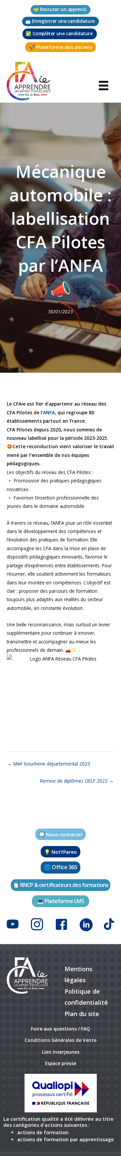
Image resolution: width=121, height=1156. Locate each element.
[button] (60, 9)
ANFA (49, 412)
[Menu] (103, 85)
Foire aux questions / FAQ (60, 1029)
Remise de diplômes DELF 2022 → (77, 781)
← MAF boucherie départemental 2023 (48, 763)
